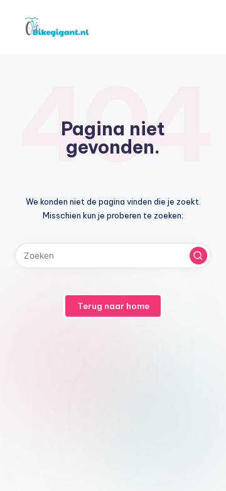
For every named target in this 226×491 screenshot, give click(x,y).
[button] (198, 255)
